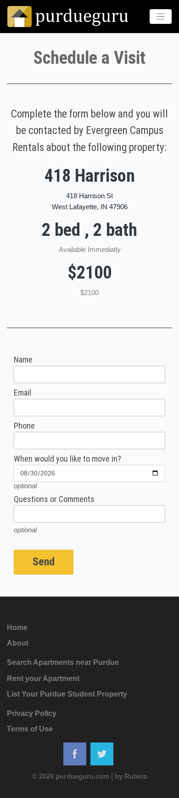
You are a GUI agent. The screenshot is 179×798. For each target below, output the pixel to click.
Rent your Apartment (43, 678)
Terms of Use (30, 729)
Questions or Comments (54, 499)
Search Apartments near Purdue (63, 662)
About (17, 643)
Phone (24, 426)
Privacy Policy (31, 713)
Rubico (135, 776)
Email (22, 393)
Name (23, 360)
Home (17, 627)
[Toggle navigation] (161, 16)
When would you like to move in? (67, 459)
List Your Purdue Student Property (67, 694)
